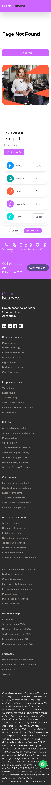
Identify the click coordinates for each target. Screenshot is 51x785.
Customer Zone (38, 267)
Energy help (8, 393)
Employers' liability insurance (17, 584)
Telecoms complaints (13, 498)
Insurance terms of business (17, 408)
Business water (10, 343)
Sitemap (6, 674)
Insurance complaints (13, 508)
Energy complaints (12, 493)
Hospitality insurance (13, 528)
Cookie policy (9, 443)
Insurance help (11, 614)
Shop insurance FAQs (13, 624)
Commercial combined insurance (20, 558)
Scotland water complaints (16, 488)
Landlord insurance (12, 553)
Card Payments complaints (16, 503)
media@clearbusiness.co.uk (33, 781)
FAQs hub (7, 620)
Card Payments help (13, 403)
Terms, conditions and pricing (18, 433)
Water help (8, 388)
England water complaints (16, 483)
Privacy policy (9, 438)
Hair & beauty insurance (15, 538)
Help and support (12, 382)
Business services (13, 337)
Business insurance (12, 367)
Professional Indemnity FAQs (17, 644)
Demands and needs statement (19, 665)
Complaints (9, 477)
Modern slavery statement (16, 463)
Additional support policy (15, 453)
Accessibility (9, 413)
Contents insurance (12, 579)
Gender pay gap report (14, 458)
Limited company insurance (17, 589)
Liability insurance (11, 533)
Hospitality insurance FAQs (16, 629)
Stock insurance (10, 604)
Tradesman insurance (13, 543)
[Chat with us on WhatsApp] (43, 764)
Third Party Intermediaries (16, 448)
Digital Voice (9, 363)
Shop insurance (10, 523)
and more (8, 654)
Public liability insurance (15, 599)
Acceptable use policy (14, 428)
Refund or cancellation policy (17, 660)
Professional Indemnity (14, 548)
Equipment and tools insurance (19, 570)
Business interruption (13, 574)
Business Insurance (14, 518)
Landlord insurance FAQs (15, 639)
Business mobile (11, 358)
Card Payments (10, 372)
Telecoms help (10, 398)
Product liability (10, 594)
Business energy (11, 348)
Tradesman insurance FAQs (16, 634)
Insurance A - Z (10, 670)
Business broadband (13, 353)
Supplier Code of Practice (16, 467)
